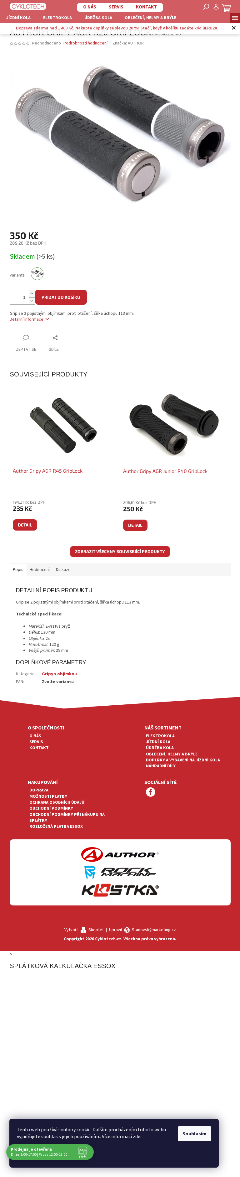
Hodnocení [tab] (40, 570)
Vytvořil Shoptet (84, 930)
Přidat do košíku (61, 297)
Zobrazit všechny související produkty (120, 551)
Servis (116, 7)
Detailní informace (26, 319)
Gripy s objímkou (59, 674)
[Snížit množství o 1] (32, 300)
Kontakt (146, 7)
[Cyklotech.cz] (28, 6)
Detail (25, 524)
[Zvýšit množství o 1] (32, 293)
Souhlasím (194, 1133)
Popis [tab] (18, 570)
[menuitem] (18, 18)
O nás (89, 7)
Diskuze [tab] (63, 570)
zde (136, 1136)
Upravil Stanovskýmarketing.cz (142, 930)
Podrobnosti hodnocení (85, 43)
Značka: (128, 43)
